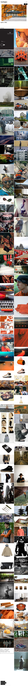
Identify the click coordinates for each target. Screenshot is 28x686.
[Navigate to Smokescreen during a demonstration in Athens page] (7, 366)
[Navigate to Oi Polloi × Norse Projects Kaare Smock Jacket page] (7, 614)
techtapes (3, 681)
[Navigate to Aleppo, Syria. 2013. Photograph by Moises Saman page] (7, 356)
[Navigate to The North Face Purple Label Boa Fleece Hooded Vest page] (7, 438)
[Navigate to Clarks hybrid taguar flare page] (7, 200)
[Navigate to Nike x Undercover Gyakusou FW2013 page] (7, 208)
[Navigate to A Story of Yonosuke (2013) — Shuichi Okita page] (7, 406)
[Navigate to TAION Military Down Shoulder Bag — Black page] (7, 564)
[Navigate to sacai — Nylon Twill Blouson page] (7, 459)
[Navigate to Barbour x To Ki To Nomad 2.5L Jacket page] (7, 550)
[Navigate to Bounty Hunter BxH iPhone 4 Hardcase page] (7, 449)
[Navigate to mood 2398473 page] (7, 243)
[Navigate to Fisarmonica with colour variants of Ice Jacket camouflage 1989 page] (7, 324)
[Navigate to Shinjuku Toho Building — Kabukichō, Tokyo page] (7, 493)
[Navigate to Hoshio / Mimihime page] (7, 53)
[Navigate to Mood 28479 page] (7, 217)
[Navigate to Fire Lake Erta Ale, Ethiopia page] (7, 338)
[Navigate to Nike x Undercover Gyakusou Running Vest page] (7, 532)
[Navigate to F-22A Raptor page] (7, 169)
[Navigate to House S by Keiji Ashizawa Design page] (7, 577)
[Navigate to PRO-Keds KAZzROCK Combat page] (7, 395)
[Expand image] (12, 47)
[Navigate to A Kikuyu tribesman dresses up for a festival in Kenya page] (7, 185)
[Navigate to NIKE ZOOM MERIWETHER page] (7, 375)
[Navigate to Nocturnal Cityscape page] (7, 77)
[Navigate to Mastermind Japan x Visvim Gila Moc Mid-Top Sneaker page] (7, 468)
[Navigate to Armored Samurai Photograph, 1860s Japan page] (7, 591)
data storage (3, 682)
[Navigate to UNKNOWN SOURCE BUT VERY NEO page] (7, 126)
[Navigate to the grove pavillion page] (7, 296)
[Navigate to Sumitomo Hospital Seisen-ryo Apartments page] (7, 112)
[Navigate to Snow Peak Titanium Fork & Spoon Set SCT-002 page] (7, 508)
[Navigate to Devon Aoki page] (7, 422)
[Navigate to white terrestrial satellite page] (7, 97)
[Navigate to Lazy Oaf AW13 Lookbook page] (7, 347)
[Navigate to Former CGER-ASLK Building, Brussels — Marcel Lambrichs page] (7, 308)
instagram (3, 684)
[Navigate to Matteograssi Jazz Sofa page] (7, 604)
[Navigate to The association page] (7, 149)
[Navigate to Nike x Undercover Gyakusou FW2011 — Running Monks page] (7, 643)
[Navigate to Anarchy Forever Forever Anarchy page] (7, 517)
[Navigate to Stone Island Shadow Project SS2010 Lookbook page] (7, 39)
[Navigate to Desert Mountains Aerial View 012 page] (7, 385)
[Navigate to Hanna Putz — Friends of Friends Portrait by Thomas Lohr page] (7, 478)
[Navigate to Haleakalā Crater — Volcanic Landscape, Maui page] (7, 140)
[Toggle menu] (27, 2)
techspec (4, 2)
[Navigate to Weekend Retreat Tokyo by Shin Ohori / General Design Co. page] (7, 628)
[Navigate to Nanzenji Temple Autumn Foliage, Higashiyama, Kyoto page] (7, 159)
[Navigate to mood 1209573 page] (7, 227)
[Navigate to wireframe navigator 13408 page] (7, 62)
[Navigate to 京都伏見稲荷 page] (7, 264)
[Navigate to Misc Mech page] (7, 279)
